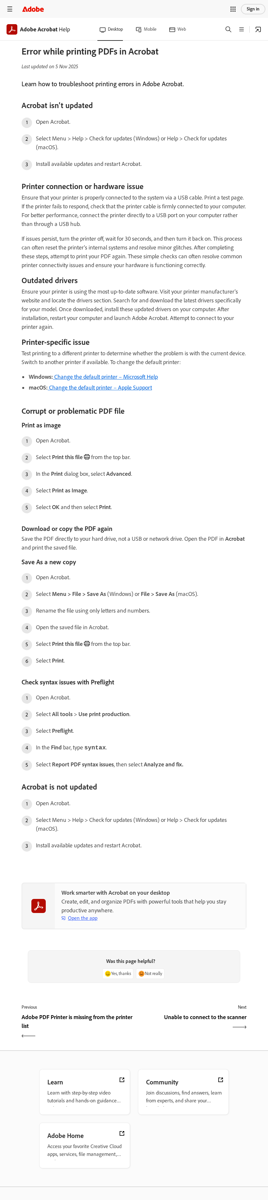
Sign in (253, 9)
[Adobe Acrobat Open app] (258, 29)
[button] (233, 9)
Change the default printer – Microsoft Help (105, 376)
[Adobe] (33, 9)
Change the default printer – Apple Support (100, 387)
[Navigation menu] (10, 9)
